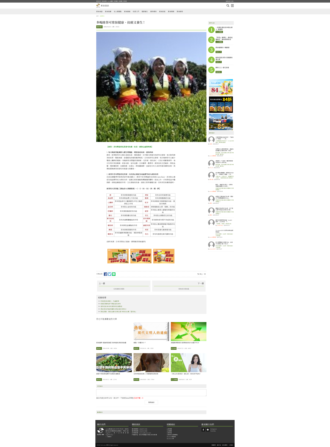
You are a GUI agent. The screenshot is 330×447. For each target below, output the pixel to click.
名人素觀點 (118, 11)
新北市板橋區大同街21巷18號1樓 (148, 435)
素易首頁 (98, 1)
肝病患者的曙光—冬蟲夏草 (110, 301)
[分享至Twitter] (109, 274)
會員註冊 (228, 1)
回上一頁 (203, 274)
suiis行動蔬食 (172, 436)
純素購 (120, 1)
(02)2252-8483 (143, 431)
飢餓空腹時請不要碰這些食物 (111, 304)
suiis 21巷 (171, 438)
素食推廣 (108, 11)
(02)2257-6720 (143, 429)
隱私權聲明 (224, 445)
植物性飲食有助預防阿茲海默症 (111, 306)
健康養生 (145, 11)
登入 (233, 1)
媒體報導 (213, 445)
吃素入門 (136, 11)
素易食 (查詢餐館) (173, 435)
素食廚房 (180, 11)
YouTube (213, 431)
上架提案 (231, 445)
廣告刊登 (219, 445)
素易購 (115, 1)
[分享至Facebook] (105, 274)
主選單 (232, 5)
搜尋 (228, 5)
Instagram (213, 429)
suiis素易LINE (208, 430)
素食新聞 (104, 1)
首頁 (97, 16)
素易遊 (125, 1)
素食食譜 (99, 11)
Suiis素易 (203, 430)
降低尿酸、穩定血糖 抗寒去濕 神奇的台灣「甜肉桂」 (119, 311)
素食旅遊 (162, 11)
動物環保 (153, 11)
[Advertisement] (221, 279)
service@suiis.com (145, 433)
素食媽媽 (171, 11)
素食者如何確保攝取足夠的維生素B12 (113, 309)
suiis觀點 (110, 1)
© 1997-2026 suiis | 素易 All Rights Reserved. (107, 445)
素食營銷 (127, 11)
